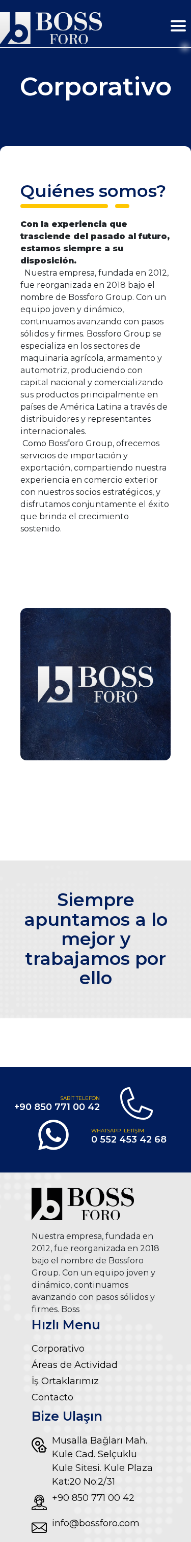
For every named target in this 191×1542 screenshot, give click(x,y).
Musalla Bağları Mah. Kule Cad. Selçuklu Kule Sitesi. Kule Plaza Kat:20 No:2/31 (102, 1461)
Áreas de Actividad (75, 1364)
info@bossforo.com (96, 1523)
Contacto (52, 1397)
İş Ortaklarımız (65, 1381)
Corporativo (58, 1348)
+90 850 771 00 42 (93, 1497)
